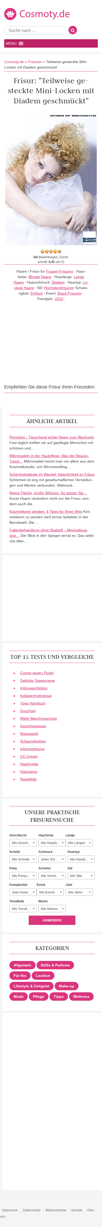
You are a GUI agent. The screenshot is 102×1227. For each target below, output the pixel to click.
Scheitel (44, 868)
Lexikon (43, 975)
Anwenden (52, 920)
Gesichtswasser (33, 726)
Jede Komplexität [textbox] (24, 892)
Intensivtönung (32, 749)
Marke (43, 901)
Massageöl (29, 733)
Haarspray (28, 771)
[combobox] (23, 842)
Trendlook (16, 901)
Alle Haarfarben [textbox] (52, 843)
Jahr (69, 885)
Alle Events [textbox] (47, 892)
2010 (59, 299)
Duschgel (28, 711)
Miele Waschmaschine (38, 718)
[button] (11, 43)
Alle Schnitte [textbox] (21, 859)
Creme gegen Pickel (37, 673)
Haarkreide (29, 764)
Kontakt (76, 1210)
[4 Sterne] (55, 251)
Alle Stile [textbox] (76, 876)
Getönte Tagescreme (37, 680)
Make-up (66, 986)
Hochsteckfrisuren (59, 288)
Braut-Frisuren (70, 293)
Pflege (38, 996)
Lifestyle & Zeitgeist (31, 986)
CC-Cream (29, 756)
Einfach (37, 293)
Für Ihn (20, 975)
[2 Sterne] (47, 251)
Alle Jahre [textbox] (75, 892)
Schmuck (45, 852)
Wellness (81, 996)
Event (41, 885)
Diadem (58, 282)
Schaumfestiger (33, 741)
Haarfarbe (46, 835)
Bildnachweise (56, 1210)
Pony (13, 868)
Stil (69, 868)
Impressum (10, 1210)
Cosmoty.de (14, 62)
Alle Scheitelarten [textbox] (53, 876)
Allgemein (22, 965)
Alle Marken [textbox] (49, 909)
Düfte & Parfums (55, 965)
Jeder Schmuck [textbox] (52, 859)
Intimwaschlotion (34, 688)
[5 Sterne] (59, 251)
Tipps (59, 996)
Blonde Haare (40, 277)
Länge (70, 835)
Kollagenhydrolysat (36, 696)
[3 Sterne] (51, 251)
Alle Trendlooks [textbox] (23, 909)
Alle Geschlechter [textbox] (24, 843)
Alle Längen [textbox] (76, 843)
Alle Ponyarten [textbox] (22, 876)
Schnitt (14, 852)
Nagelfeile (28, 779)
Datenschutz (32, 1210)
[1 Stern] (43, 251)
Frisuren (35, 62)
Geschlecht (17, 835)
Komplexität (18, 885)
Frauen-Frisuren (59, 271)
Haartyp (73, 852)
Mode (19, 996)
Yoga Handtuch (33, 703)
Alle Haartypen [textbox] (80, 859)
